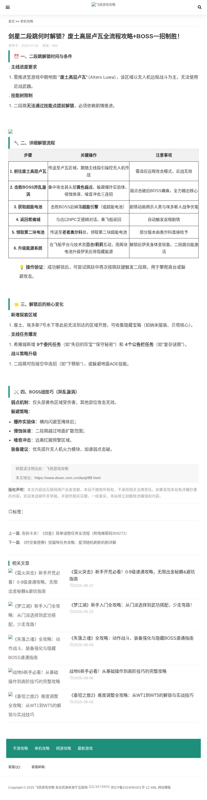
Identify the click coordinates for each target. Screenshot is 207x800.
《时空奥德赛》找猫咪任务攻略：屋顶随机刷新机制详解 (69, 542)
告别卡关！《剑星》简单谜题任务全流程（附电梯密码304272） (75, 533)
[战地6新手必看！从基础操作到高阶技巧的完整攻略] (35, 681)
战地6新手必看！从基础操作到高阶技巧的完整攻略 (118, 671)
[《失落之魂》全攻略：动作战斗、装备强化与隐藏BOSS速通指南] (35, 657)
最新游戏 (85, 748)
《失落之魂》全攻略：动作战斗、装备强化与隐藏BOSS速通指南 (131, 638)
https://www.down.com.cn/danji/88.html (67, 478)
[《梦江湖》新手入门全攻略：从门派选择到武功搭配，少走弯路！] (35, 624)
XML (153, 787)
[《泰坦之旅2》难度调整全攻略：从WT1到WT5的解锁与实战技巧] (35, 714)
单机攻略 (26, 21)
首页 (11, 21)
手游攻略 (20, 748)
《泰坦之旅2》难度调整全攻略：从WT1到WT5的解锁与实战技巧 (131, 695)
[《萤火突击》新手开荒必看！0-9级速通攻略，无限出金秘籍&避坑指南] (35, 591)
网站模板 (164, 787)
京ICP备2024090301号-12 (130, 787)
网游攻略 (63, 748)
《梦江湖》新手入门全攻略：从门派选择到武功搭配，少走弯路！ (131, 605)
